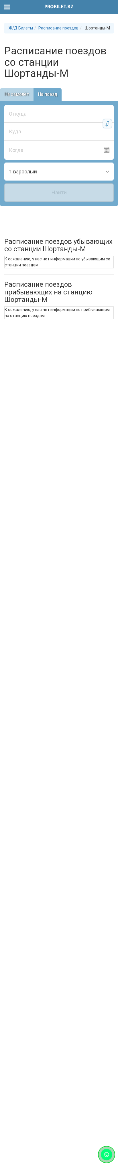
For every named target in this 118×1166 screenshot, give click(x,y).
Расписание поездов (58, 28)
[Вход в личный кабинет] (110, 7)
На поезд (47, 94)
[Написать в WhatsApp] (106, 1154)
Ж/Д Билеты (21, 28)
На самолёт (16, 94)
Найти (59, 192)
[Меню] (7, 7)
